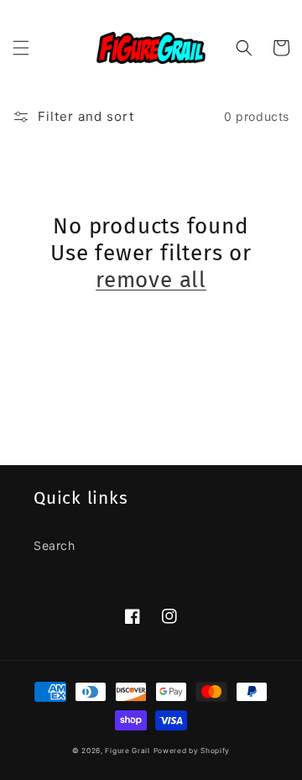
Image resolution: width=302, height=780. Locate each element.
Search (55, 545)
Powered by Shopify (192, 750)
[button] (21, 47)
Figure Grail (127, 750)
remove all (151, 280)
